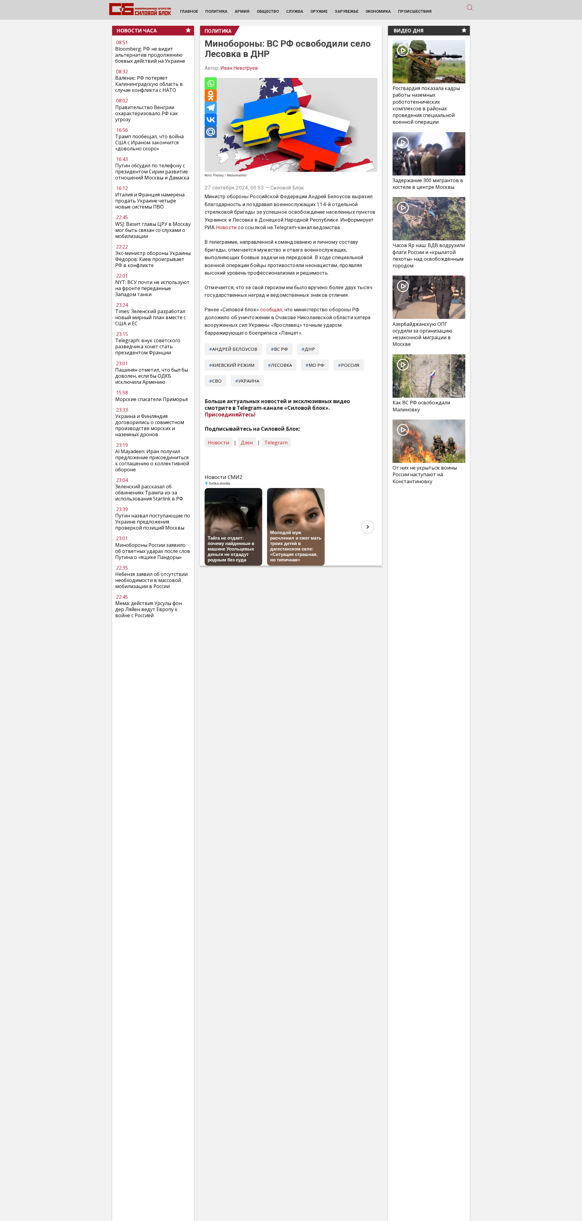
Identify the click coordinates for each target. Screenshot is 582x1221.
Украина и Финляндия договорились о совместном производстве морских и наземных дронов (149, 425)
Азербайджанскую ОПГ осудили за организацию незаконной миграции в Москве (422, 334)
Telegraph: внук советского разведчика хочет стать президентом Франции (147, 347)
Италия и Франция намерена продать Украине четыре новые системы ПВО (150, 201)
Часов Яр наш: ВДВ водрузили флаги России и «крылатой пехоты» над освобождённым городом (429, 255)
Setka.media (219, 483)
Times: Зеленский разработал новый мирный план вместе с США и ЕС (150, 318)
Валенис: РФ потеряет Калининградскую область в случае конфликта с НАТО (149, 84)
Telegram (276, 442)
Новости (226, 227)
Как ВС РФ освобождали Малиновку (421, 406)
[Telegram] (211, 108)
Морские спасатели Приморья (151, 399)
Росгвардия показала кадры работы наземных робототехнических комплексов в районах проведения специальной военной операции (426, 105)
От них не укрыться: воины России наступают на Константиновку (425, 474)
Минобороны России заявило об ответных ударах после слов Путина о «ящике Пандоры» (152, 551)
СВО (217, 381)
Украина (248, 381)
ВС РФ (281, 349)
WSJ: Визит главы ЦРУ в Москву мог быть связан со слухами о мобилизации (153, 230)
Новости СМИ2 (223, 476)
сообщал (271, 309)
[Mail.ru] (211, 132)
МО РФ (316, 365)
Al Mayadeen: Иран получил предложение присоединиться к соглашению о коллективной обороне (152, 460)
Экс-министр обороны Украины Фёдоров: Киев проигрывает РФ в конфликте (153, 259)
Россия (350, 365)
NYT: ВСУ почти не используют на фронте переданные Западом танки (152, 288)
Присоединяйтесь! (230, 414)
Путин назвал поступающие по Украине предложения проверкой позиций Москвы (152, 522)
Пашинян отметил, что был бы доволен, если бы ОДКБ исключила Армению (151, 376)
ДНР (310, 349)
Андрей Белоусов (234, 349)
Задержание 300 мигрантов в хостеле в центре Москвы (428, 183)
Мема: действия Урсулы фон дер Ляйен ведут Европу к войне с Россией (148, 609)
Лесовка (281, 365)
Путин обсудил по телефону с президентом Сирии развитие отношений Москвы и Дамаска (152, 172)
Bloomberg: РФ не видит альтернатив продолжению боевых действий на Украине (150, 55)
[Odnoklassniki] (211, 95)
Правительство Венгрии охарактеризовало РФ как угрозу (146, 113)
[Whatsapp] (211, 83)
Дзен (247, 442)
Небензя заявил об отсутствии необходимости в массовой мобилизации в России (151, 580)
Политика (218, 31)
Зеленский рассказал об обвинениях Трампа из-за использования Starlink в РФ (149, 492)
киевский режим (233, 365)
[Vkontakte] (211, 120)
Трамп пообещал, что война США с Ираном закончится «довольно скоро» (149, 142)
